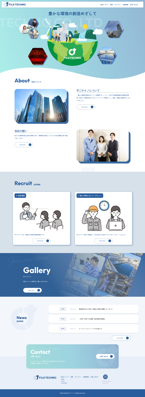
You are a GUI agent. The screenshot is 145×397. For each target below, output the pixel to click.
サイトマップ (105, 383)
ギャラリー (117, 5)
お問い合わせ (134, 5)
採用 (111, 5)
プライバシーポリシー (107, 381)
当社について (104, 5)
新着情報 (125, 5)
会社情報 (62, 379)
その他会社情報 (64, 383)
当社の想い (63, 381)
